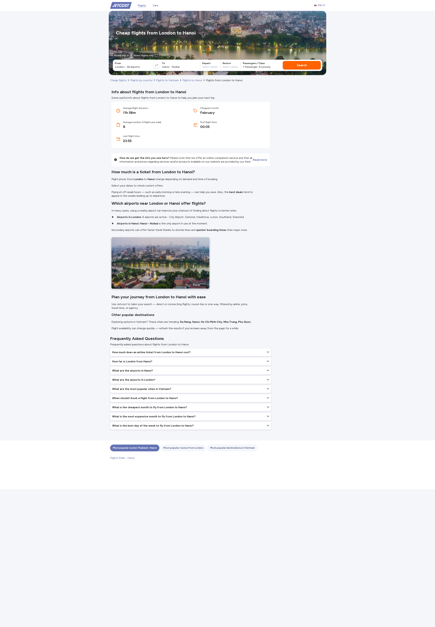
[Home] (121, 5)
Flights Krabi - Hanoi (122, 458)
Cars (155, 5)
